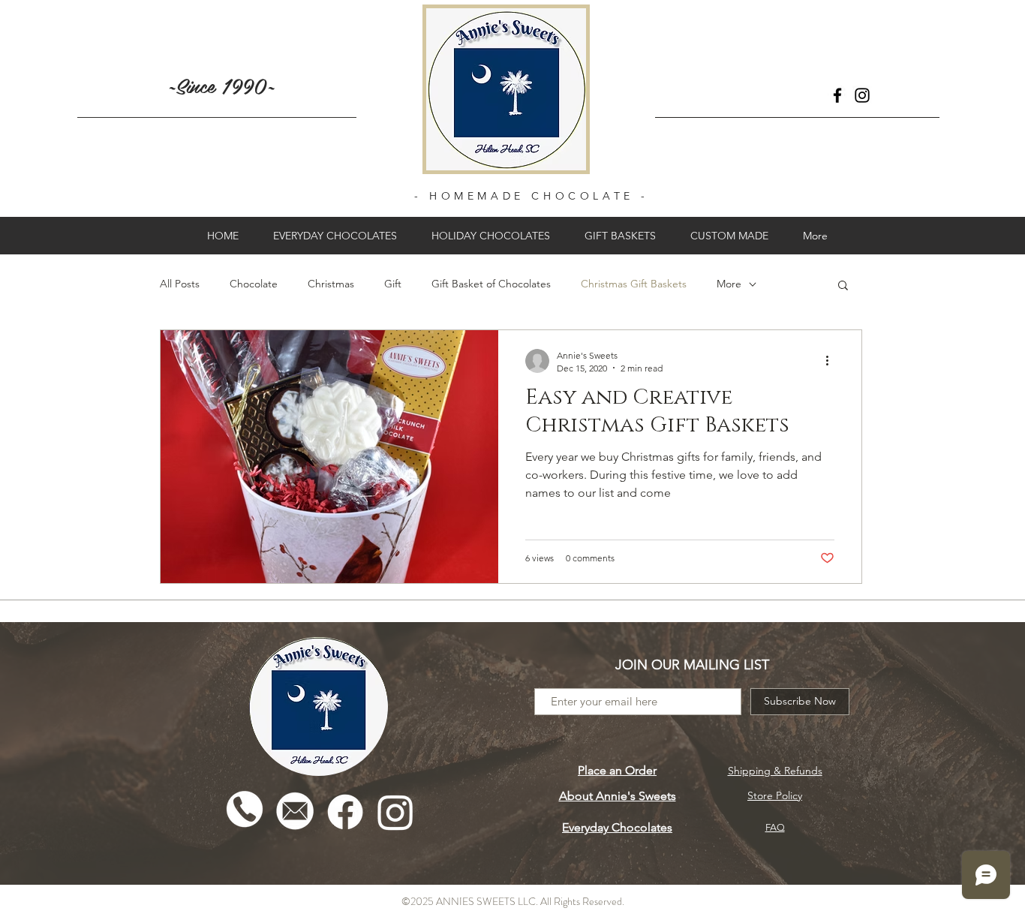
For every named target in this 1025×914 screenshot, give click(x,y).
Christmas (331, 283)
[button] (843, 286)
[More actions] (832, 361)
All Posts (180, 283)
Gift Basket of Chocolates (491, 283)
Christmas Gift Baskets (634, 283)
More (729, 283)
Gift (392, 283)
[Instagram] (862, 95)
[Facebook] (837, 95)
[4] (295, 812)
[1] (244, 812)
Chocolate (254, 283)
